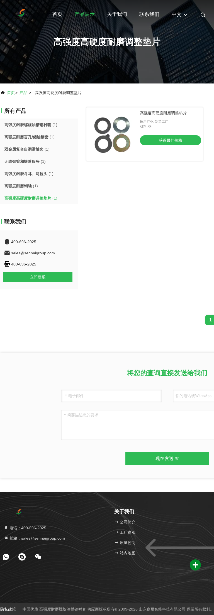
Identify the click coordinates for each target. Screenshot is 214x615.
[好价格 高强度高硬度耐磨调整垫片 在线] (113, 134)
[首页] (22, 14)
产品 (23, 92)
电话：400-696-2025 (27, 528)
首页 (57, 14)
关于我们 (117, 14)
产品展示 (85, 14)
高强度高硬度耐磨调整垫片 (163, 113)
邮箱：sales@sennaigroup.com (36, 538)
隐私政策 (8, 609)
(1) (30, 124)
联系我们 (149, 14)
